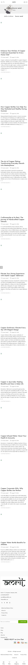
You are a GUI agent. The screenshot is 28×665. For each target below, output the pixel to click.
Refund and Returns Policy (7, 608)
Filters (9, 663)
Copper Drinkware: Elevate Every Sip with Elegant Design (13, 329)
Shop (2, 630)
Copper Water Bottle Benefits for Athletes (13, 544)
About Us (3, 610)
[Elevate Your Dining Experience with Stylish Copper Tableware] (14, 258)
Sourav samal (19, 16)
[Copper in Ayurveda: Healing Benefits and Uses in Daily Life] (14, 366)
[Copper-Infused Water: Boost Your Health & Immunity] (14, 420)
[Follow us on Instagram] (9, 602)
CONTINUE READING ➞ (6, 72)
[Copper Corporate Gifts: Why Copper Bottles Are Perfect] (14, 473)
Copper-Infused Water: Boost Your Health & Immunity (13, 437)
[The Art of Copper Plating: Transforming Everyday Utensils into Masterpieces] (14, 145)
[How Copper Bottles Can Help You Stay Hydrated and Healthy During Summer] (14, 91)
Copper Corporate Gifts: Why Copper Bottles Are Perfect (12, 489)
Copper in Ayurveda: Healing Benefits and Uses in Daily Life (12, 383)
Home (14, 10)
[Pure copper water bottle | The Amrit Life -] (14, 2)
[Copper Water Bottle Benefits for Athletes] (14, 527)
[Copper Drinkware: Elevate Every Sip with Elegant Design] (14, 312)
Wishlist (23, 663)
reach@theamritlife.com (6, 597)
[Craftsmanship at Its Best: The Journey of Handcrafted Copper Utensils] (14, 202)
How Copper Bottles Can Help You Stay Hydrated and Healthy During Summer (14, 109)
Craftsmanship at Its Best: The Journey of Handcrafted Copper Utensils (12, 220)
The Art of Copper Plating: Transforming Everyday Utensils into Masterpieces (12, 163)
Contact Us (3, 615)
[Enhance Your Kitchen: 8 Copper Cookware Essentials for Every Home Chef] (14, 35)
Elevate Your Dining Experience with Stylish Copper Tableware (12, 275)
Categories (16, 663)
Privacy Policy (4, 613)
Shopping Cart (4, 637)
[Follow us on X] (1, 602)
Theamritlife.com (4, 599)
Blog (2, 632)
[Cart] (26, 2)
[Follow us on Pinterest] (7, 602)
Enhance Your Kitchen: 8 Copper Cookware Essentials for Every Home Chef (13, 53)
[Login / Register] (24, 2)
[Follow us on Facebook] (4, 602)
